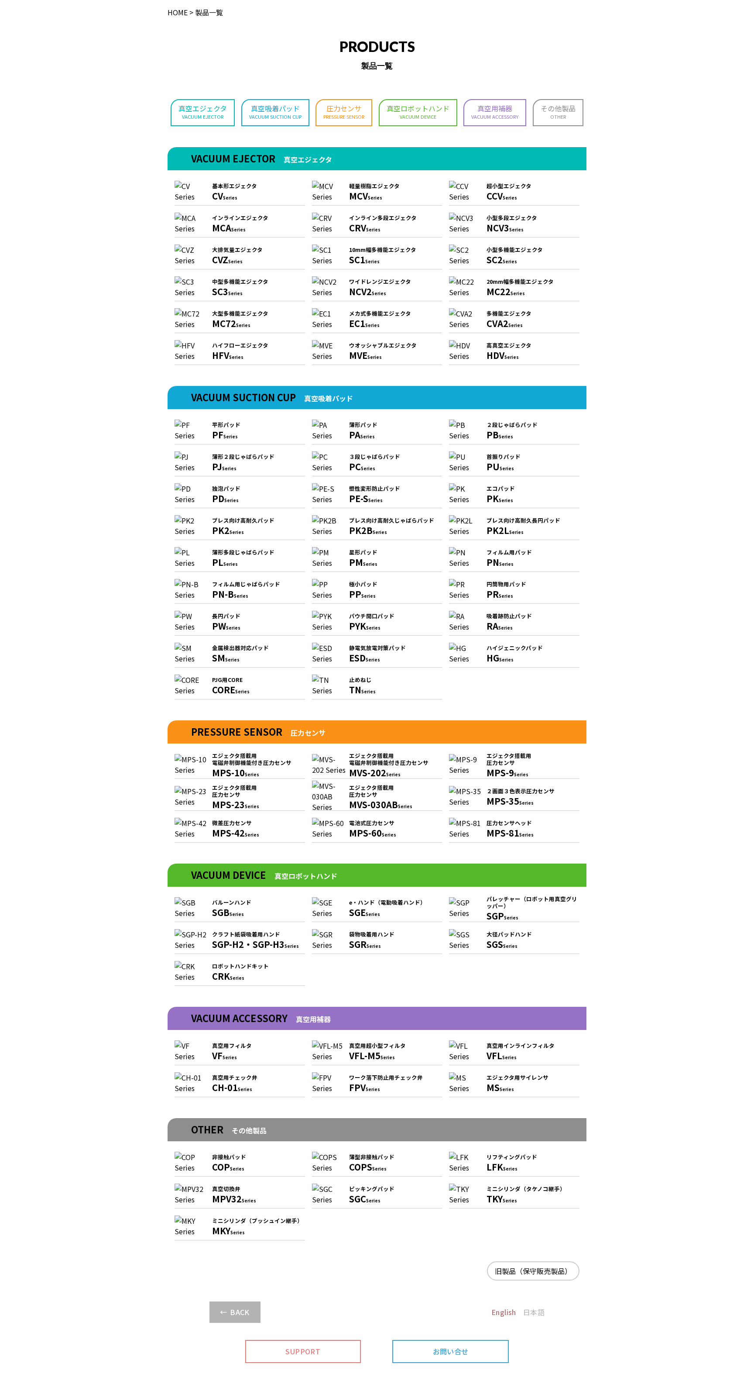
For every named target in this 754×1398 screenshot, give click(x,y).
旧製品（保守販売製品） (533, 1271)
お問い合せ (451, 1351)
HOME (178, 12)
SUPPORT (302, 1351)
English (503, 1312)
